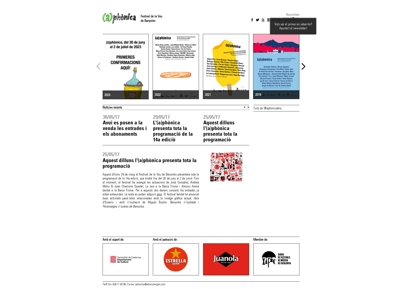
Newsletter (292, 15)
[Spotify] (268, 20)
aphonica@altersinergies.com (150, 284)
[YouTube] (263, 20)
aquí (159, 194)
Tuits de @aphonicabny (267, 108)
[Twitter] (257, 20)
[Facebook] (252, 20)
